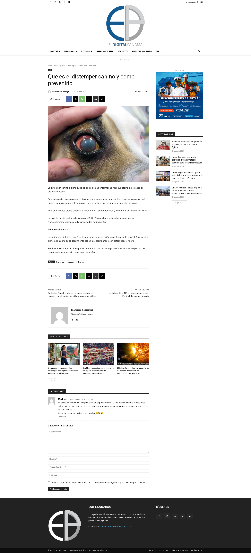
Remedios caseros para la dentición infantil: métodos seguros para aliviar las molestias (187, 160)
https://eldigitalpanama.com (82, 314)
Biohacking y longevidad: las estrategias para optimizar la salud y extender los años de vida (63, 370)
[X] (64, 2)
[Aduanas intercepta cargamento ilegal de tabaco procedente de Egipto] (163, 145)
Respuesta (62, 417)
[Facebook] (50, 2)
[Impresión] (95, 99)
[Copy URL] (102, 99)
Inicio (50, 66)
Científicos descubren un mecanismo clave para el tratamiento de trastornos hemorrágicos (98, 370)
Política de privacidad (180, 550)
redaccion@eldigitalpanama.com (117, 526)
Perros (81, 262)
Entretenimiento (142, 51)
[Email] (89, 99)
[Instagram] (55, 2)
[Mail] (60, 2)
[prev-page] (50, 380)
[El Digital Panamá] (125, 26)
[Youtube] (69, 2)
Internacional (105, 51)
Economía (87, 51)
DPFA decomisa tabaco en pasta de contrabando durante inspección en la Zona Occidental (187, 191)
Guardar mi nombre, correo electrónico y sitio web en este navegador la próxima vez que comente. (99, 482)
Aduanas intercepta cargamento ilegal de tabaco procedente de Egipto (187, 144)
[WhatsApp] (82, 99)
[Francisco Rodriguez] (50, 91)
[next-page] (54, 380)
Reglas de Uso (197, 550)
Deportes (123, 51)
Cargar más (178, 202)
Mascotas (71, 262)
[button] (199, 51)
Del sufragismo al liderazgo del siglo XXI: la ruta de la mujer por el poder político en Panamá (187, 175)
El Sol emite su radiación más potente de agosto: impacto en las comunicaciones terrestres (133, 370)
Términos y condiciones (158, 550)
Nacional (69, 51)
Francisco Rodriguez (62, 92)
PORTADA (55, 51)
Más (158, 51)
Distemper (60, 262)
